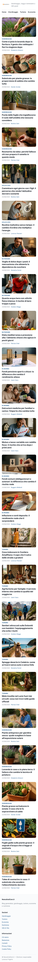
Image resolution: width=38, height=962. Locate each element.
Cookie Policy (6, 949)
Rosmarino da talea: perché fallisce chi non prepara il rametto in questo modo (19, 154)
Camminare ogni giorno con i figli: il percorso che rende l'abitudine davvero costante (19, 191)
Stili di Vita (6, 185)
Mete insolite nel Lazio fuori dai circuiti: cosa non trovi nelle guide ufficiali (18, 699)
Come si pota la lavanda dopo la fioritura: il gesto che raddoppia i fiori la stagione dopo (17, 44)
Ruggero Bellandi (16, 414)
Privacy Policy (7, 946)
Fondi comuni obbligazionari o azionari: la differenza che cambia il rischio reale (19, 482)
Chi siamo (5, 937)
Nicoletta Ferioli (16, 270)
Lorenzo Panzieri (16, 233)
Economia (31, 12)
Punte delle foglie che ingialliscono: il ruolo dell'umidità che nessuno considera (19, 118)
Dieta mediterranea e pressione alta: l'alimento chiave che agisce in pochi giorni (19, 338)
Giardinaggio (13, 12)
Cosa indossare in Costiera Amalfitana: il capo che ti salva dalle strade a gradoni (16, 555)
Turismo (23, 12)
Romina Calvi (15, 123)
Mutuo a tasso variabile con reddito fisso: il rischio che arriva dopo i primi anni (19, 445)
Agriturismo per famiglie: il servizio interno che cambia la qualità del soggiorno (19, 592)
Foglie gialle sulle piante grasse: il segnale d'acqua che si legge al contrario (18, 845)
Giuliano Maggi (16, 307)
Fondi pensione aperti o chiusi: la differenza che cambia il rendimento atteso (18, 374)
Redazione (5, 940)
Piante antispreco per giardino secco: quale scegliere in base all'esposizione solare (16, 735)
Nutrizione (6, 259)
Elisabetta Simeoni (17, 50)
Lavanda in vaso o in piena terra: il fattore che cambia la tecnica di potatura (18, 772)
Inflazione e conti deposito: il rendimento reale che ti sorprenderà (16, 518)
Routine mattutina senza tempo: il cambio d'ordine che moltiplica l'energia (18, 228)
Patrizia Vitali (15, 160)
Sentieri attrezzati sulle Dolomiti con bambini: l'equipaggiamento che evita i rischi (17, 628)
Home (4, 12)
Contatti (4, 943)
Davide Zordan (15, 87)
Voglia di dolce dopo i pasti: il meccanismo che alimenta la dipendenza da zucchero (16, 264)
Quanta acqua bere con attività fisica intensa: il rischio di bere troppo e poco (17, 301)
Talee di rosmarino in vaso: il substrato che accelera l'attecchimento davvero (15, 882)
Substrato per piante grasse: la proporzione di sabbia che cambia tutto (18, 81)
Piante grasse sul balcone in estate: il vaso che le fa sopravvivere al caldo (15, 809)
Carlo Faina (14, 380)
